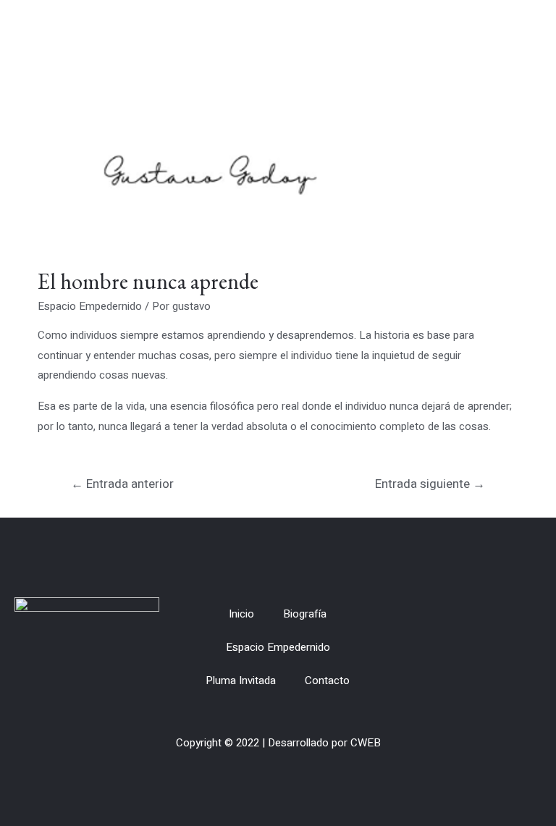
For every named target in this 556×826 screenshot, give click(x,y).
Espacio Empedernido (90, 306)
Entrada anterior (122, 484)
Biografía (305, 614)
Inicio (241, 614)
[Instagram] (526, 647)
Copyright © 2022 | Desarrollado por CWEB (278, 743)
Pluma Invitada (241, 680)
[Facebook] (500, 647)
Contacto (327, 680)
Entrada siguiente (430, 484)
